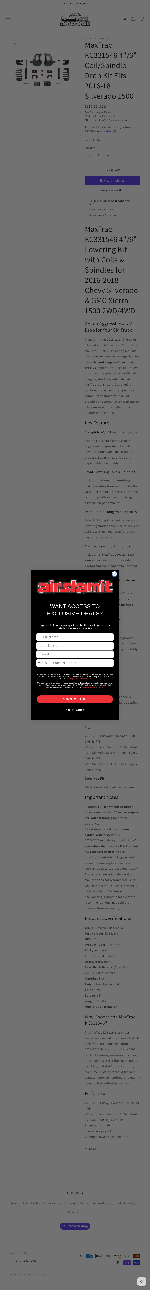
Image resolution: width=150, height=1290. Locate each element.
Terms (100, 687)
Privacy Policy (89, 687)
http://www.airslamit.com (80, 679)
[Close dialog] (114, 574)
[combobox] (42, 663)
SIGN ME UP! (75, 699)
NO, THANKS (75, 710)
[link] (75, 587)
